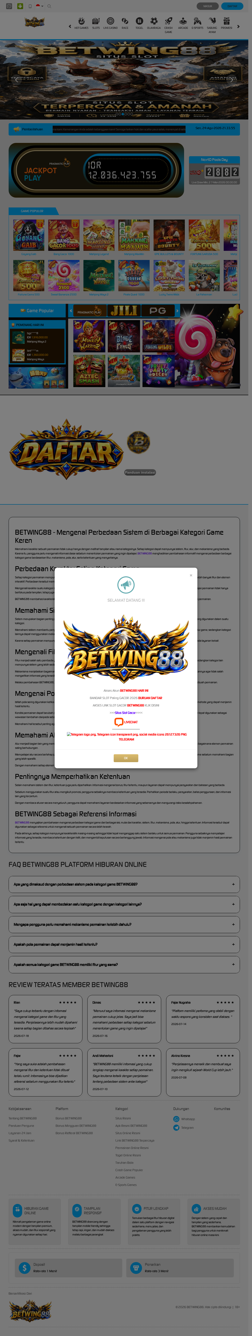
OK (126, 758)
